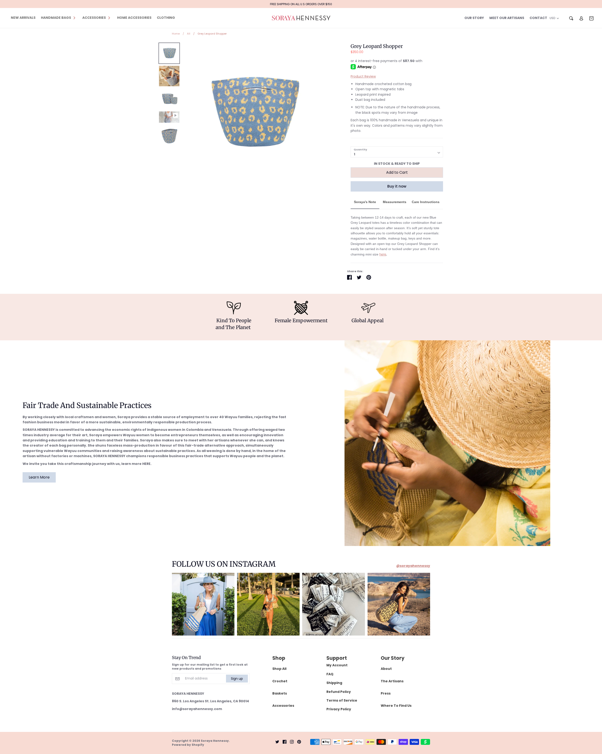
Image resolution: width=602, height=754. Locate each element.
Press (386, 693)
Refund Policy (338, 691)
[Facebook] (282, 741)
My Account (337, 665)
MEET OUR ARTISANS (506, 18)
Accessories (283, 705)
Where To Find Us (396, 705)
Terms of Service (341, 700)
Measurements (394, 202)
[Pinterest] (297, 741)
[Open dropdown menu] (74, 17)
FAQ (329, 674)
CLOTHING (166, 17)
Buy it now (396, 186)
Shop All (279, 668)
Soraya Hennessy (215, 741)
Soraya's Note (365, 202)
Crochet (279, 681)
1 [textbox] (354, 154)
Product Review (363, 76)
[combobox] (397, 151)
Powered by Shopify (188, 745)
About (386, 668)
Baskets (279, 693)
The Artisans (392, 681)
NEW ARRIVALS (23, 17)
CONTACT (538, 18)
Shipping (334, 682)
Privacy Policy (338, 709)
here (382, 254)
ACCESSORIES (94, 17)
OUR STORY (474, 18)
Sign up (237, 678)
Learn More (39, 477)
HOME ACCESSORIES (134, 17)
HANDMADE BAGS (56, 17)
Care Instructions (426, 202)
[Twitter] (275, 741)
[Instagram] (290, 741)
